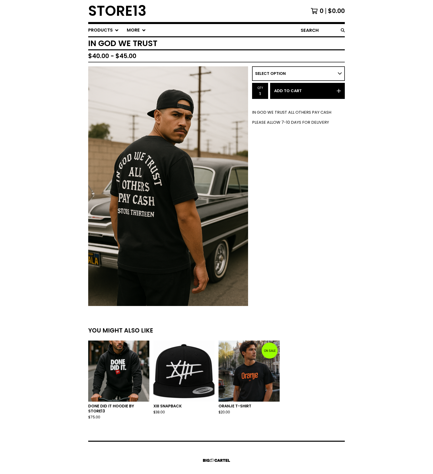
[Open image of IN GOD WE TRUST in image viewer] (168, 186)
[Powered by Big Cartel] (216, 460)
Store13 (117, 11)
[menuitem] (103, 30)
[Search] (343, 30)
